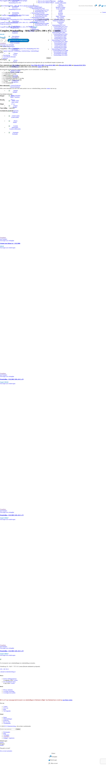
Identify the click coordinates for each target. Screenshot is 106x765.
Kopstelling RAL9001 (60, 37)
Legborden (15, 112)
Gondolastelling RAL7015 (42, 10)
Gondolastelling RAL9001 (60, 34)
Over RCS (31, 26)
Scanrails (15, 77)
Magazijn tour (35, 29)
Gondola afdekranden (15, 129)
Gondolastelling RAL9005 (42, 19)
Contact (104, 12)
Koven (15, 61)
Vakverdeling (14, 67)
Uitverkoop (31, 31)
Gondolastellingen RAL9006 (60, 50)
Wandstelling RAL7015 (15, 16)
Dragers (15, 107)
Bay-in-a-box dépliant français (46, 2)
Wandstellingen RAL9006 (60, 55)
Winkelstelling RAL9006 (38, 22)
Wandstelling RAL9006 (41, 25)
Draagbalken (15, 82)
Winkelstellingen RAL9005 (59, 40)
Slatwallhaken (15, 38)
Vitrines (15, 55)
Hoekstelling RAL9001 (60, 35)
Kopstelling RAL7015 (15, 9)
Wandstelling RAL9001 (60, 38)
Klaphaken (15, 33)
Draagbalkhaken (15, 27)
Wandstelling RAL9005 (60, 47)
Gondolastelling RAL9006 (42, 23)
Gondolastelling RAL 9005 (60, 41)
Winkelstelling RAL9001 (38, 13)
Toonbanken (15, 50)
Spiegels (15, 92)
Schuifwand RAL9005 (60, 46)
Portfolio (33, 28)
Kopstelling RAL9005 (60, 44)
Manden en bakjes (15, 72)
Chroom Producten (15, 87)
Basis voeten (15, 102)
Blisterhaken (15, 22)
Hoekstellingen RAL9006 (60, 52)
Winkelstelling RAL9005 (38, 17)
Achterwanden (15, 117)
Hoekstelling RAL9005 (60, 43)
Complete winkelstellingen (35, 7)
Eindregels (15, 134)
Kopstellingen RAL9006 (60, 53)
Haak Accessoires (15, 43)
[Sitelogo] (6, 6)
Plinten (15, 122)
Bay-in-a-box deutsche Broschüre (47, 1)
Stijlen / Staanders (15, 97)
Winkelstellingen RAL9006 (59, 49)
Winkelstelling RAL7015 (38, 8)
